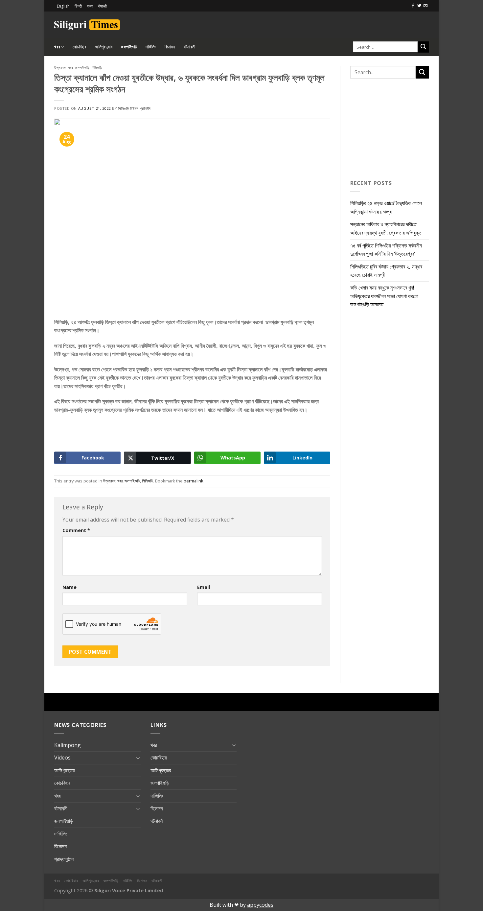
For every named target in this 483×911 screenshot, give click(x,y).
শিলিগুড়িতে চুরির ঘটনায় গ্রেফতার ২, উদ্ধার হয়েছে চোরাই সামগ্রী (386, 271)
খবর (57, 47)
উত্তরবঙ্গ (59, 67)
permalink (193, 481)
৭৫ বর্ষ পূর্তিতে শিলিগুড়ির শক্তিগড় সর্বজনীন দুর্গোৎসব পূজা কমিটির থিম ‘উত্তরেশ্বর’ (386, 250)
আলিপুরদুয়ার (104, 47)
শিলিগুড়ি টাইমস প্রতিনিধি (134, 108)
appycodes (260, 904)
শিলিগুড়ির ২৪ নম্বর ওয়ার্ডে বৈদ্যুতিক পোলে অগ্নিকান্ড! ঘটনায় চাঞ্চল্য (386, 207)
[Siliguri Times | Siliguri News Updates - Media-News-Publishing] (87, 24)
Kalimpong (67, 745)
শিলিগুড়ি (97, 67)
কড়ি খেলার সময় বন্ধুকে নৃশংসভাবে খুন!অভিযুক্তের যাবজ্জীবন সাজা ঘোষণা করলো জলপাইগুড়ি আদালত (384, 296)
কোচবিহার (79, 47)
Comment (76, 530)
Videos (62, 757)
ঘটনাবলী (189, 47)
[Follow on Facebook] (413, 6)
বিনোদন (170, 47)
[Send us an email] (425, 6)
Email (203, 587)
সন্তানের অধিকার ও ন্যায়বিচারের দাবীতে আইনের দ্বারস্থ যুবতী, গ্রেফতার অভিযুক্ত (386, 228)
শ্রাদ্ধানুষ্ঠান (64, 859)
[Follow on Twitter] (419, 6)
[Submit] (423, 47)
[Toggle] (138, 758)
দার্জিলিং (151, 47)
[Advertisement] (352, 24)
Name (69, 587)
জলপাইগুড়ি (129, 47)
